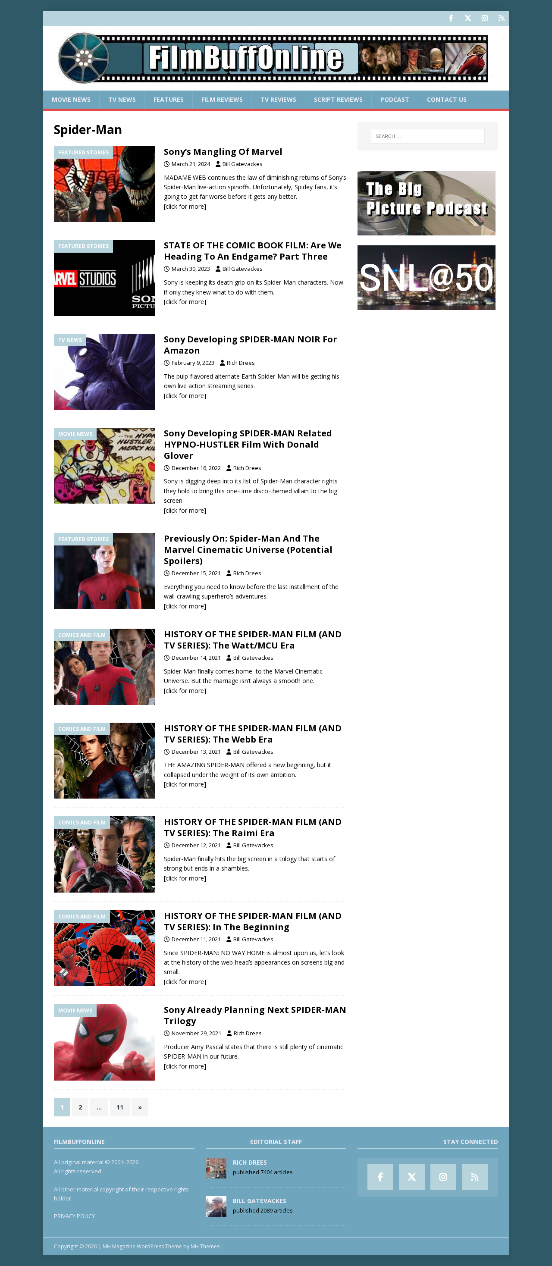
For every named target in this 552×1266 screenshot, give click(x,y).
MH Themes (205, 1246)
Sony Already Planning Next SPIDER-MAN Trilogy (255, 1015)
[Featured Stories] (104, 184)
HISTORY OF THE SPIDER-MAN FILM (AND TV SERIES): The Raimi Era (253, 827)
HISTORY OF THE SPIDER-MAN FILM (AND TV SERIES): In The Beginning (253, 921)
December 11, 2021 (196, 939)
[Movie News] (104, 466)
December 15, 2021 (196, 573)
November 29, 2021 (196, 1033)
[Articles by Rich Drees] (216, 1174)
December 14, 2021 (196, 657)
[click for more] (185, 206)
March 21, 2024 (191, 164)
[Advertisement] (428, 373)
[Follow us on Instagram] (484, 18)
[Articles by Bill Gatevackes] (216, 1212)
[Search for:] (427, 136)
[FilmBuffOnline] (276, 85)
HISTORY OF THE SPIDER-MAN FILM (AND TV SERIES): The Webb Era (253, 733)
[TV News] (104, 372)
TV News (122, 99)
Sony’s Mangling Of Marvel (223, 151)
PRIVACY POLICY (74, 1216)
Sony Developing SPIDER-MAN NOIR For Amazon (250, 344)
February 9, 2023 (193, 363)
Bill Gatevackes (243, 164)
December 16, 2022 (196, 468)
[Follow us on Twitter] (467, 18)
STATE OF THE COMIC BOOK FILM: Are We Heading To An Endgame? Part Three (253, 250)
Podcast (394, 99)
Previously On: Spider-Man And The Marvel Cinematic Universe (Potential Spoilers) (248, 550)
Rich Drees (241, 363)
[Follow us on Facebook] (450, 18)
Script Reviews (338, 99)
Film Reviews (222, 99)
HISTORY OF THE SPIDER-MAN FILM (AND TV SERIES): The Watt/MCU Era (253, 639)
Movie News (71, 99)
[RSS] (501, 18)
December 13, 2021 (196, 751)
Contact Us (447, 99)
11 (119, 1107)
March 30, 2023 (191, 269)
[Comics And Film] (104, 667)
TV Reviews (278, 99)
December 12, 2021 (196, 845)
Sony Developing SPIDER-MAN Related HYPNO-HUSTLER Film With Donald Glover (248, 444)
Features (169, 99)
